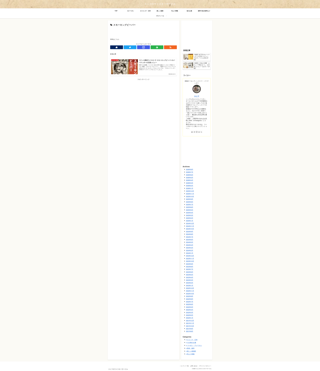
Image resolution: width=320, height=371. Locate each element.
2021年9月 (189, 328)
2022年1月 (189, 318)
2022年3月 (189, 312)
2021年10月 (190, 326)
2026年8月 (189, 169)
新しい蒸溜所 (191, 351)
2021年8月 (189, 331)
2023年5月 (189, 274)
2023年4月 (189, 277)
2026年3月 (189, 183)
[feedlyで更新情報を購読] (157, 47)
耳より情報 (190, 354)
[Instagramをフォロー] (143, 47)
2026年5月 (189, 177)
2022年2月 (189, 315)
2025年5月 (189, 210)
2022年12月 (190, 288)
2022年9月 (189, 296)
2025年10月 (190, 196)
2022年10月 (190, 293)
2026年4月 (189, 180)
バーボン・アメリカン (194, 345)
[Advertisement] (143, 31)
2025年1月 (189, 220)
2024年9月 (189, 231)
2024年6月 (189, 239)
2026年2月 (189, 185)
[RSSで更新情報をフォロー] (170, 47)
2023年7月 (189, 269)
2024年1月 (189, 253)
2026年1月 (189, 188)
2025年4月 (189, 212)
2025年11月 (190, 193)
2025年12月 (190, 191)
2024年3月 (189, 247)
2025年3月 (189, 215)
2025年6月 (189, 207)
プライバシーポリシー (205, 366)
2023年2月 (189, 283)
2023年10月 (190, 261)
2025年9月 (189, 199)
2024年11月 (190, 226)
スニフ (196, 96)
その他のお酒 (191, 342)
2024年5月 (189, 242)
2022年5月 (189, 307)
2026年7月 (189, 172)
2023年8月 (189, 266)
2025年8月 (189, 202)
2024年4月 (189, 245)
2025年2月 (189, 218)
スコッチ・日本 (192, 340)
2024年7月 (189, 237)
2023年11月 (190, 258)
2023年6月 (189, 272)
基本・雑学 (190, 348)
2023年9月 (189, 264)
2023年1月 (189, 285)
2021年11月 (190, 323)
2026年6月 (189, 175)
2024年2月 (189, 250)
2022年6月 (189, 304)
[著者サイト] (116, 47)
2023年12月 (190, 256)
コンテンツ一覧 (184, 366)
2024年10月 (190, 229)
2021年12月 (190, 320)
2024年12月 (190, 223)
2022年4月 (189, 310)
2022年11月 (190, 291)
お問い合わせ (193, 366)
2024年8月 (189, 234)
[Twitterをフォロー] (130, 47)
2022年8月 (189, 299)
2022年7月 (189, 301)
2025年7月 (189, 204)
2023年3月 (189, 280)
